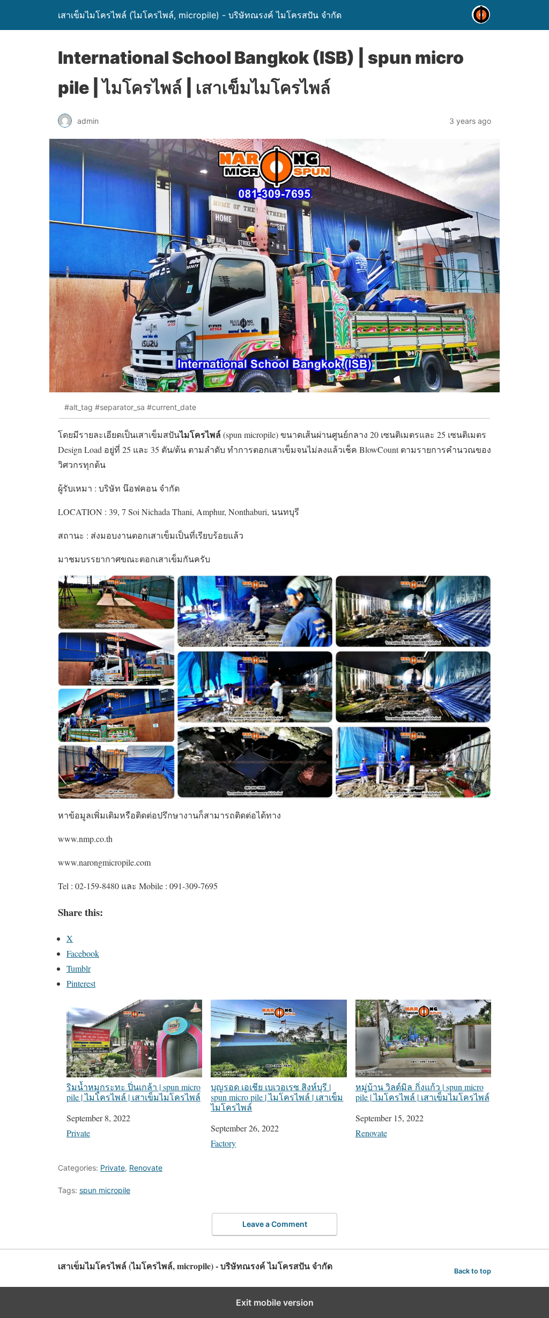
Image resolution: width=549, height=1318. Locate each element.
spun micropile (104, 1190)
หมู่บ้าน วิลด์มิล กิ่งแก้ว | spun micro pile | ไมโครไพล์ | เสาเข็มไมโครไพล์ (422, 1091)
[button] (116, 602)
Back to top (472, 1271)
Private (78, 1132)
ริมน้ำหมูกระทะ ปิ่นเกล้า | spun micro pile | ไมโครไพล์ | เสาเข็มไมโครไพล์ (133, 1091)
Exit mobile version (275, 1302)
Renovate (371, 1132)
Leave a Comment (274, 1223)
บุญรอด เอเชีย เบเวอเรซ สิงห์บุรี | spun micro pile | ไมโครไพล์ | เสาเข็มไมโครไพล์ (277, 1096)
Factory (223, 1143)
